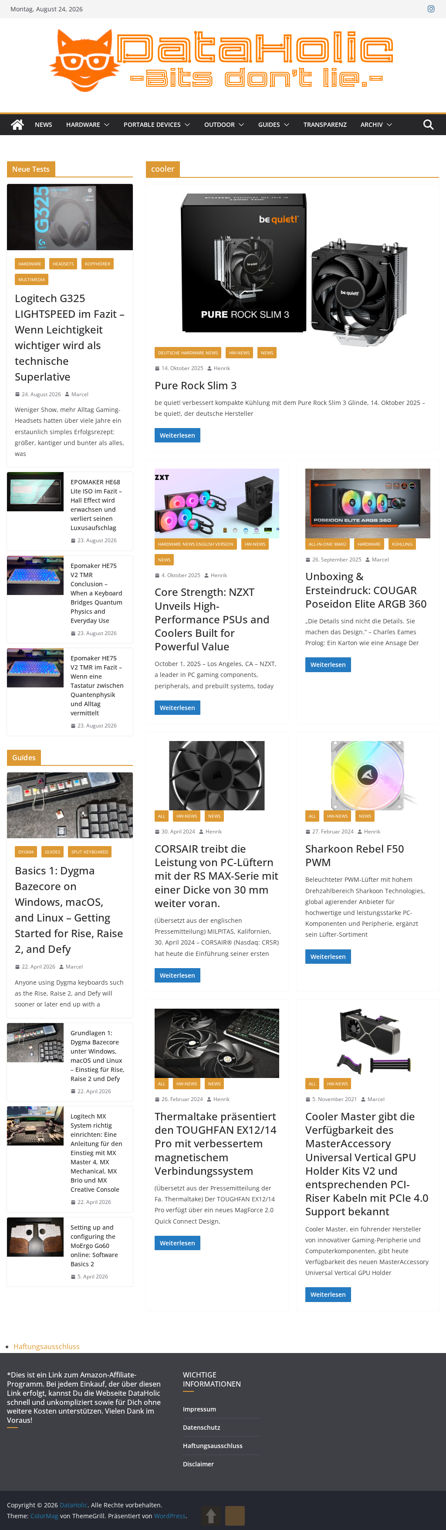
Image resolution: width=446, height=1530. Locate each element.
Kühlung (402, 544)
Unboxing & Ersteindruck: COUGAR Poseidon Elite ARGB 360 (366, 589)
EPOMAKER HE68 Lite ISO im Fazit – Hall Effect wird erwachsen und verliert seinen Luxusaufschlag (96, 505)
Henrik (222, 368)
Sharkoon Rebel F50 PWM (354, 855)
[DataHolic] (17, 124)
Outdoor (219, 124)
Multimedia (31, 279)
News (43, 124)
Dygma (26, 852)
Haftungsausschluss (47, 1346)
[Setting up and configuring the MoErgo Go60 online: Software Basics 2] (35, 1252)
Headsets (63, 264)
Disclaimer (198, 1464)
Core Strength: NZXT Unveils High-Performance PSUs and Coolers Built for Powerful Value (212, 619)
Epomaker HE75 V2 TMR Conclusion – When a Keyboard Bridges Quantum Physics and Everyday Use (96, 593)
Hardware (83, 124)
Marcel (380, 559)
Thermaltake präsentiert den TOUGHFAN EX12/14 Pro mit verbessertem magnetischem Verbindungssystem (216, 1143)
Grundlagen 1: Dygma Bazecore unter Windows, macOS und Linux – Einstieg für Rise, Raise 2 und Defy (98, 1056)
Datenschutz (201, 1427)
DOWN (235, 1516)
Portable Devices (152, 124)
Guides (269, 124)
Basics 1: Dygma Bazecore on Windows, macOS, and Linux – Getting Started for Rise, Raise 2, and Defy (69, 909)
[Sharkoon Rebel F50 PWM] (367, 775)
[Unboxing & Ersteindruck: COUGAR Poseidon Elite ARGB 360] (367, 503)
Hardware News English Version (195, 544)
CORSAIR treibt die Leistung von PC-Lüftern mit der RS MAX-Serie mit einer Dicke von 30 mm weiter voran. (216, 875)
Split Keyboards (89, 852)
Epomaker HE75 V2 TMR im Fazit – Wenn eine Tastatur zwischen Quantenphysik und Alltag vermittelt (97, 685)
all (161, 816)
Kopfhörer (97, 264)
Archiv (372, 124)
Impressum (199, 1409)
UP (211, 1516)
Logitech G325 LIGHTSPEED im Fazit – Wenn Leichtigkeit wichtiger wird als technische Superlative (70, 337)
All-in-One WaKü (327, 544)
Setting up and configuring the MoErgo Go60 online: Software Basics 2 (94, 1245)
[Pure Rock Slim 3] (292, 270)
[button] (105, 125)
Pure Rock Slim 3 (196, 385)
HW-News (239, 353)
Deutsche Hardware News (188, 353)
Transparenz (325, 124)
